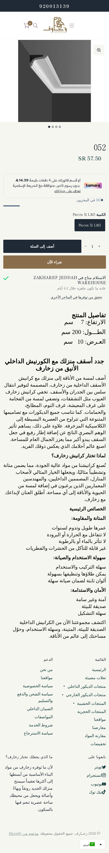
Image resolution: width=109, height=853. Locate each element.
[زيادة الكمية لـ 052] (99, 246)
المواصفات (43, 717)
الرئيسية (99, 669)
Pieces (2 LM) (90, 224)
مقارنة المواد (95, 735)
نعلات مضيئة (95, 677)
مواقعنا (100, 719)
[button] (92, 844)
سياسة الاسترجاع (38, 733)
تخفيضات (98, 744)
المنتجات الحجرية (91, 711)
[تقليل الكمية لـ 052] (85, 246)
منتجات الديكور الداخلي (86, 686)
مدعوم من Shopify (24, 833)
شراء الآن (54, 261)
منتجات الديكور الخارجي (86, 694)
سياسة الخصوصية (38, 686)
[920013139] (54, 6)
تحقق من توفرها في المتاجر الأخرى (76, 297)
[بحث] (35, 26)
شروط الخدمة (41, 725)
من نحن (46, 669)
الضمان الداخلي (40, 708)
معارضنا (99, 727)
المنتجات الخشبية (91, 703)
